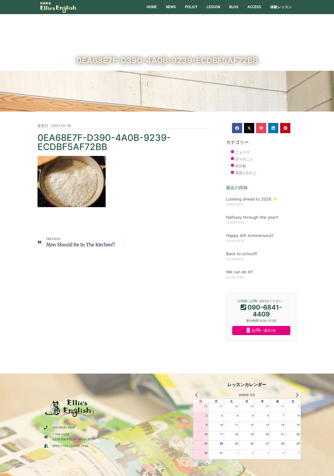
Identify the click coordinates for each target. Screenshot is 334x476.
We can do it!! (239, 272)
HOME (152, 7)
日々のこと (244, 159)
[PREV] (197, 395)
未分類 (240, 166)
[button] (237, 128)
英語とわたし (246, 173)
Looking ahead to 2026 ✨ (251, 199)
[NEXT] (296, 395)
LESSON (213, 7)
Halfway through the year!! (252, 217)
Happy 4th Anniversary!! (250, 235)
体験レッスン (281, 7)
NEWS (171, 7)
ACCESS (254, 7)
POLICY (191, 7)
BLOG (233, 7)
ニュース (242, 152)
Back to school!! (241, 253)
